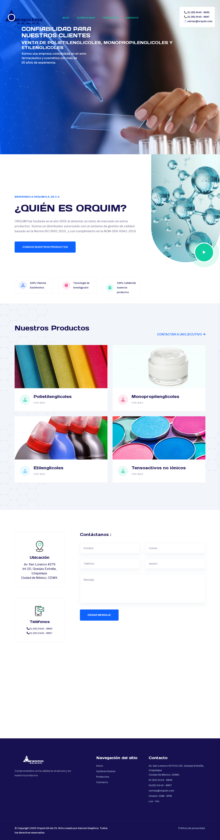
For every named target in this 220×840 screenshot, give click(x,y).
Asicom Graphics (88, 828)
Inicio (65, 18)
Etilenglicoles (48, 467)
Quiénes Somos (86, 18)
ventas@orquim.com (198, 21)
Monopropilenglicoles (155, 396)
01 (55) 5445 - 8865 (196, 12)
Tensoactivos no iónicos (158, 467)
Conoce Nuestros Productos (45, 247)
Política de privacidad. (191, 828)
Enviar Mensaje (99, 615)
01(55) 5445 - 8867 (160, 785)
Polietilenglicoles (53, 396)
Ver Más (39, 403)
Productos (110, 18)
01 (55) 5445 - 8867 (197, 17)
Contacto (132, 18)
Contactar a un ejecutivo (179, 334)
